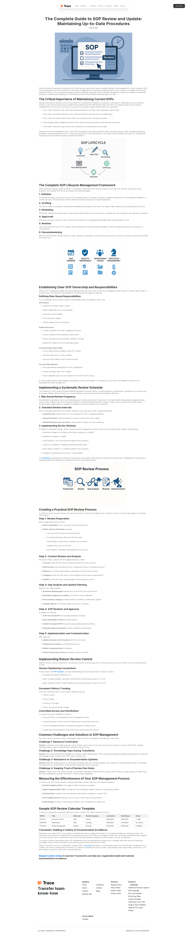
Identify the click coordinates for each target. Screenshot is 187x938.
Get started (179, 6)
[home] (66, 6)
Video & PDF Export (135, 908)
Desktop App (87, 894)
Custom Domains (134, 899)
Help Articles (115, 888)
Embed (130, 910)
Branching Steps (134, 896)
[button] (84, 6)
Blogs (98, 891)
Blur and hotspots (135, 893)
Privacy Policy (116, 893)
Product (100, 6)
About (84, 888)
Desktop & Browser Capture (138, 888)
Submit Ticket (116, 891)
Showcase (108, 6)
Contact (115, 6)
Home (77, 6)
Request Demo (116, 885)
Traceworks (88, 845)
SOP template (59, 672)
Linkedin (85, 919)
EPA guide (46, 458)
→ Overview (133, 885)
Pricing (122, 6)
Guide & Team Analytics (137, 905)
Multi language (133, 891)
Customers (93, 6)
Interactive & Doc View (136, 902)
